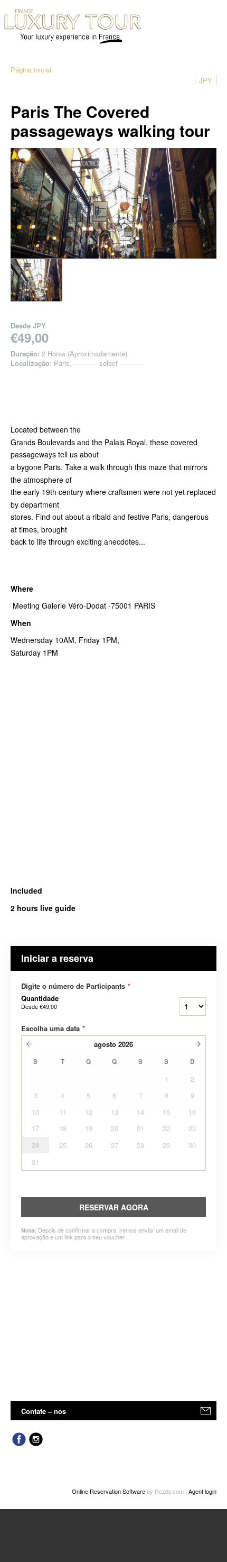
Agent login (202, 1491)
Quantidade (40, 1002)
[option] (36, 280)
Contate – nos (43, 1411)
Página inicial (31, 70)
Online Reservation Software (108, 1491)
